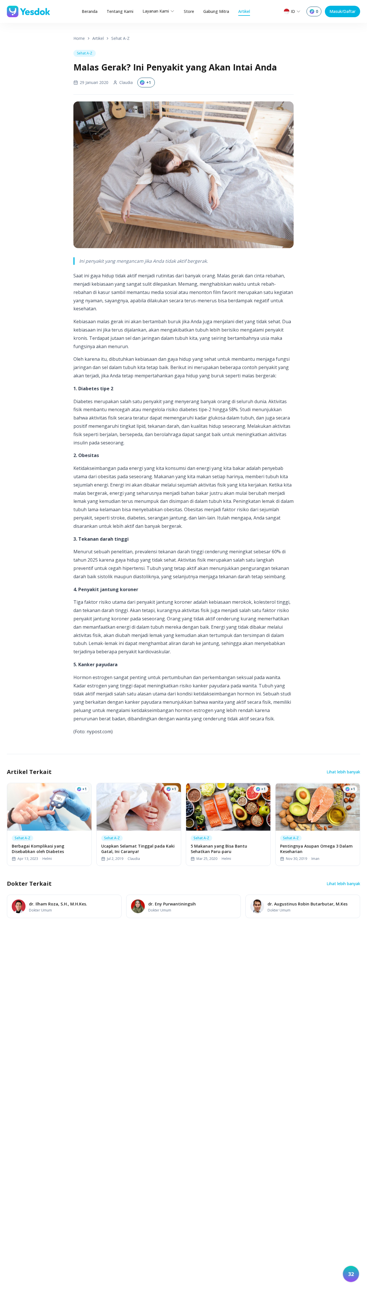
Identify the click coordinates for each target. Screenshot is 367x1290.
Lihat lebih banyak (343, 772)
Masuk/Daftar (342, 11)
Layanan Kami (155, 11)
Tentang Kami (120, 11)
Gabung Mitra (216, 11)
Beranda (89, 11)
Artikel (244, 11)
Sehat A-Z (120, 38)
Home (79, 38)
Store (189, 11)
